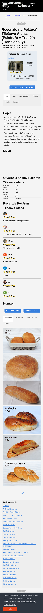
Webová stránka (31, 310)
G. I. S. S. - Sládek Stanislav (13, 556)
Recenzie (7, 15)
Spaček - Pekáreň (9, 537)
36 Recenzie (11, 57)
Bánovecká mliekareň (11, 562)
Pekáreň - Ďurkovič (10, 549)
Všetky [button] (7, 323)
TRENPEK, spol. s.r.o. (11, 534)
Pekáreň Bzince (8, 531)
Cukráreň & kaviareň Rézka (13, 521)
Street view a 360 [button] (32, 317)
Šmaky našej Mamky (10, 540)
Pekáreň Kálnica (9, 581)
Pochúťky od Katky (10, 518)
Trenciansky (21, 15)
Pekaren (14, 15)
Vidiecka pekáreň (9, 575)
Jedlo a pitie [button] (8, 317)
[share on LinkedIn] (24, 25)
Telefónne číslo (12, 310)
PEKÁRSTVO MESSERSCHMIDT (15, 552)
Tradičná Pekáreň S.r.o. (11, 512)
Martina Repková (9, 559)
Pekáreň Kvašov (9, 525)
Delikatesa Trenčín (9, 578)
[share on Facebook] (18, 25)
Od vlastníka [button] (19, 317)
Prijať (10, 609)
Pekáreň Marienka (9, 565)
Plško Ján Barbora (9, 584)
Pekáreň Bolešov (9, 571)
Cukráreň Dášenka (10, 509)
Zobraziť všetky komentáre (22, 87)
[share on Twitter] (21, 25)
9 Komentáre (11, 58)
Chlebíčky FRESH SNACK (12, 515)
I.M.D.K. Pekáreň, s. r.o (11, 568)
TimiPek (6, 506)
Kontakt (4, 9)
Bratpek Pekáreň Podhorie (12, 528)
